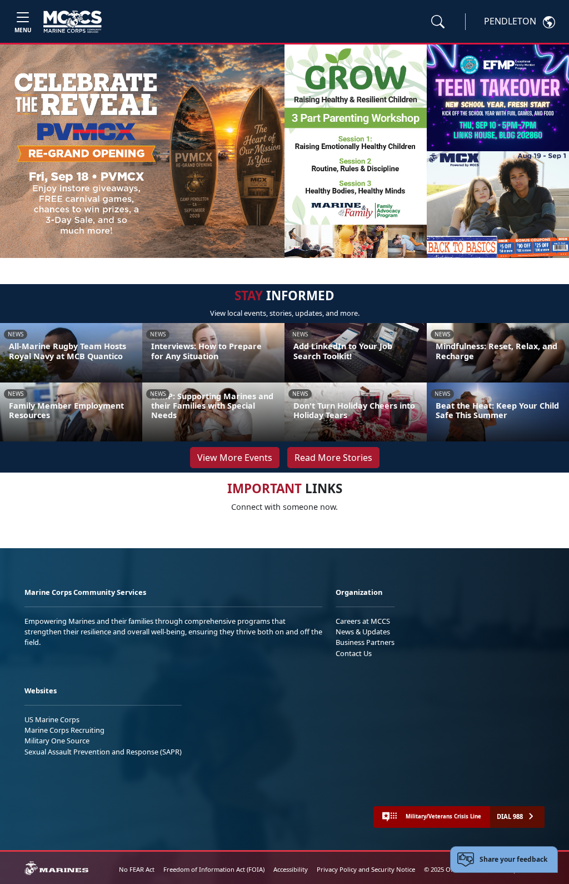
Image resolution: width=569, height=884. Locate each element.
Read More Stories (333, 457)
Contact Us (354, 653)
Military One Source (56, 741)
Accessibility (290, 869)
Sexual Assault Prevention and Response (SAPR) (103, 752)
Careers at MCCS (363, 621)
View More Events (234, 457)
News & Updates (363, 632)
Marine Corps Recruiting (64, 730)
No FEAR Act (136, 869)
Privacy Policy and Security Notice (366, 869)
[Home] (72, 22)
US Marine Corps (51, 719)
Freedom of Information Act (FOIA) (213, 869)
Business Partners (365, 642)
